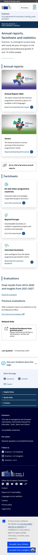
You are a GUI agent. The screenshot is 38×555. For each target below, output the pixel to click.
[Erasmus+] (6, 6)
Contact (5, 488)
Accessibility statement (11, 430)
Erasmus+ (6, 415)
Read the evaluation (9, 295)
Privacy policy (7, 504)
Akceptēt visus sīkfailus (18, 544)
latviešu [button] (25, 8)
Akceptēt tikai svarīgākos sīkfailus (22, 550)
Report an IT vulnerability (11, 492)
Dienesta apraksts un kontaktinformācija (17, 441)
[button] (9, 379)
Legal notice (6, 509)
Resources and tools (8, 24)
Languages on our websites (12, 496)
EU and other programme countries (17, 190)
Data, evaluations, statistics (11, 25)
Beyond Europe (12, 219)
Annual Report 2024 (14, 94)
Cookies (5, 500)
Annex (8, 138)
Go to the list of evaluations (12, 314)
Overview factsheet (14, 250)
